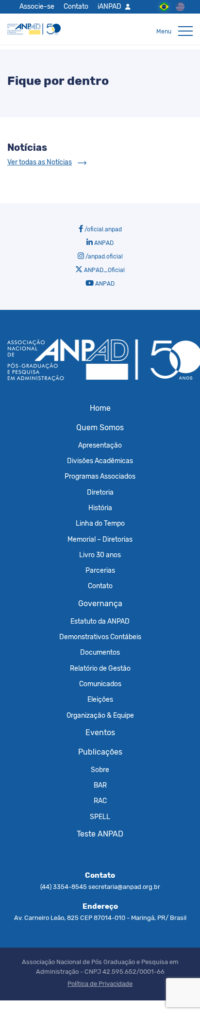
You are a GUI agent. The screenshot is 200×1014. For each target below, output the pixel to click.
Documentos (100, 652)
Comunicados (100, 684)
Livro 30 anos (100, 555)
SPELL (100, 817)
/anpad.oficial (103, 256)
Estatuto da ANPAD (100, 621)
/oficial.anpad (102, 229)
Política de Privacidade (100, 983)
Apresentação (100, 445)
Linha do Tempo (100, 523)
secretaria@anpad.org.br (124, 886)
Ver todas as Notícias (39, 162)
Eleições (100, 699)
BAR (100, 785)
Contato (76, 6)
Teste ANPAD (100, 833)
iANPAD (109, 6)
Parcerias (100, 570)
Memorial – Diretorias (100, 539)
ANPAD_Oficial (104, 270)
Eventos (100, 732)
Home (100, 408)
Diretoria (100, 492)
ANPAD (103, 243)
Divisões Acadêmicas (100, 461)
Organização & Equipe (100, 715)
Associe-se (36, 6)
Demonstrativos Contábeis (100, 637)
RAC (100, 801)
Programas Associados (100, 476)
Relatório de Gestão (100, 668)
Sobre (100, 769)
